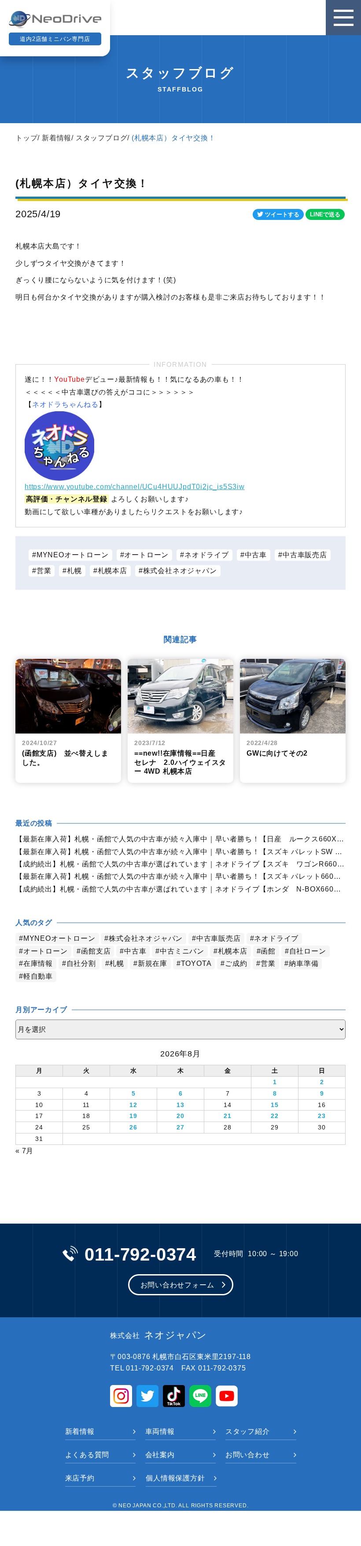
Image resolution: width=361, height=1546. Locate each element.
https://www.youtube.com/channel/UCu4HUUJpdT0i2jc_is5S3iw (135, 486)
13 (180, 1104)
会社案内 (160, 1454)
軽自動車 (38, 976)
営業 (44, 570)
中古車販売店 (305, 555)
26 (133, 1127)
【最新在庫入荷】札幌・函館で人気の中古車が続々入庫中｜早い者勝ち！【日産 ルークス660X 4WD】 (180, 839)
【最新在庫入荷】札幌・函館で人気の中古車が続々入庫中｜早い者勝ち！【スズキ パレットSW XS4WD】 (180, 851)
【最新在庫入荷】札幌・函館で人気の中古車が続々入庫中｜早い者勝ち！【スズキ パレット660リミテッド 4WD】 (180, 876)
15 (275, 1104)
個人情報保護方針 (175, 1478)
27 (180, 1127)
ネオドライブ (206, 555)
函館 (268, 951)
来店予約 (80, 1478)
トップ (26, 138)
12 (133, 1104)
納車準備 (303, 963)
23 (322, 1115)
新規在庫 (152, 963)
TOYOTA (196, 963)
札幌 (74, 570)
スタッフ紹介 (247, 1431)
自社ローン (307, 951)
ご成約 (236, 963)
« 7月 (24, 1151)
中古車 (256, 555)
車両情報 (160, 1431)
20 (180, 1115)
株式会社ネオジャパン (180, 570)
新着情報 (56, 138)
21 (228, 1115)
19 (133, 1115)
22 (275, 1115)
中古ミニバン (182, 951)
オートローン (146, 555)
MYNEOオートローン (73, 555)
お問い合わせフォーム (177, 1285)
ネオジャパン (158, 1335)
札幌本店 (112, 570)
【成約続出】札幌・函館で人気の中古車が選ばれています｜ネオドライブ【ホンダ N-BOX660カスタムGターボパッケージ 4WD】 (180, 889)
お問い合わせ (247, 1454)
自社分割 (81, 963)
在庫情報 (38, 963)
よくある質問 (87, 1454)
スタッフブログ (102, 138)
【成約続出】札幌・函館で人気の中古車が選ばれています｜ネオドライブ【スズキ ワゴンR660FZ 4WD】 (180, 864)
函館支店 (96, 951)
